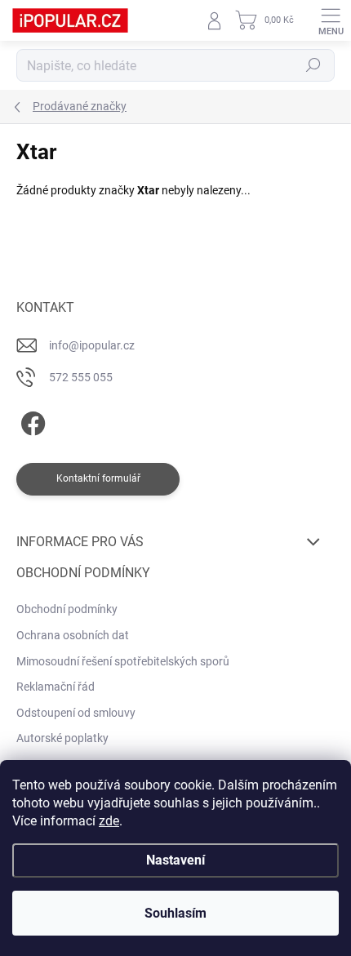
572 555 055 (81, 377)
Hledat (313, 65)
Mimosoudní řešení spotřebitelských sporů (122, 661)
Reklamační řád (55, 686)
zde (109, 821)
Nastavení (175, 860)
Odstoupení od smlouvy (76, 712)
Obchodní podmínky (67, 609)
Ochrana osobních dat (72, 635)
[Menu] (330, 20)
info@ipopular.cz (92, 345)
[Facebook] (30, 421)
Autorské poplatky (62, 738)
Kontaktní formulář (98, 478)
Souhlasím (175, 913)
